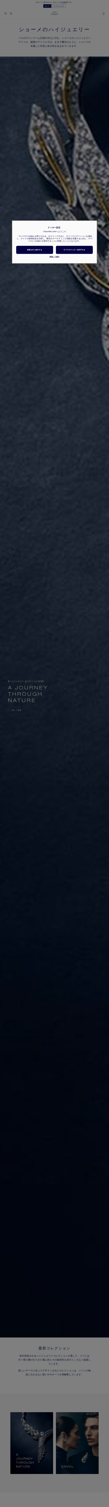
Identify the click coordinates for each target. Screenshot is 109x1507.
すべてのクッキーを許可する (74, 250)
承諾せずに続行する (34, 250)
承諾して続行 (54, 257)
